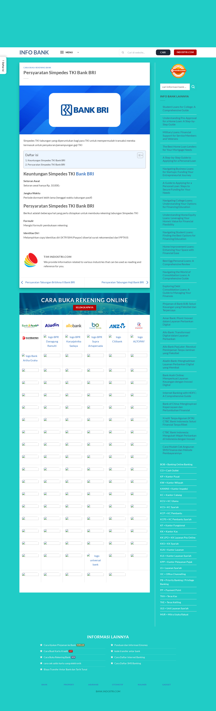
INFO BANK (34, 52)
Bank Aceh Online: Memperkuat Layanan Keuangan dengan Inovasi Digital (178, 380)
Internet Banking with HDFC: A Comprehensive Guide (180, 394)
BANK (44, 684)
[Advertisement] (101, 23)
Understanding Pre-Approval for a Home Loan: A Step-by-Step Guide (180, 121)
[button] (69, 52)
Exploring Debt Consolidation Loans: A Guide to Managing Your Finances (177, 290)
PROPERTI (69, 684)
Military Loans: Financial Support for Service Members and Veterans (179, 135)
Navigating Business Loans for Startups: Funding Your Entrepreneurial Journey (178, 172)
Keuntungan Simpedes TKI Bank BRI (46, 160)
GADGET (166, 684)
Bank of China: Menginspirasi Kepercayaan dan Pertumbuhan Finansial (180, 407)
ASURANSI (93, 684)
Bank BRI (85, 173)
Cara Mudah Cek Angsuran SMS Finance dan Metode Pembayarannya (178, 450)
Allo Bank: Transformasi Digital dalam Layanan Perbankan (176, 335)
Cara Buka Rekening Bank (37, 67)
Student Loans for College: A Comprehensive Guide (179, 108)
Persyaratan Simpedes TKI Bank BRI (46, 164)
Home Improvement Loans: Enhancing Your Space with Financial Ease (178, 250)
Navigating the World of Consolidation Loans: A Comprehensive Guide (177, 275)
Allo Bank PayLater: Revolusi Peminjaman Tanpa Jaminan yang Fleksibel (179, 350)
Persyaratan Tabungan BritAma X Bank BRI (50, 282)
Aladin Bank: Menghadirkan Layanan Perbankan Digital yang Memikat (179, 364)
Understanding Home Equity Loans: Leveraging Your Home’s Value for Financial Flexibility (179, 219)
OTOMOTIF (117, 684)
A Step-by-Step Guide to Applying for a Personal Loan (179, 159)
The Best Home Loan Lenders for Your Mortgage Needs (179, 148)
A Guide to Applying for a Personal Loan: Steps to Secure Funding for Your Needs (177, 187)
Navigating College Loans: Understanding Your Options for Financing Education (179, 203)
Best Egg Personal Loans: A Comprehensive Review (178, 262)
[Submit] (193, 86)
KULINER (142, 684)
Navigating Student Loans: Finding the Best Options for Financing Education (179, 235)
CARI (163, 52)
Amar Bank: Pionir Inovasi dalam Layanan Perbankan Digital (178, 321)
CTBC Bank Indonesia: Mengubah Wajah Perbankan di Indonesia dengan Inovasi (179, 435)
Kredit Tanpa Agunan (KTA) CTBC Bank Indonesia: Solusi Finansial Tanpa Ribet (179, 421)
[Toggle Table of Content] (138, 155)
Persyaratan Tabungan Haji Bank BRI (123, 282)
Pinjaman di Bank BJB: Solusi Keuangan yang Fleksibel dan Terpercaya (179, 307)
